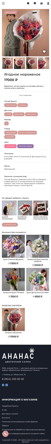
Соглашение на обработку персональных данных (23, 430)
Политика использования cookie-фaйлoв (20, 422)
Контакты (6, 418)
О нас (4, 410)
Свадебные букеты (10, 406)
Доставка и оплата (10, 414)
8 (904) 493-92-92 (13, 378)
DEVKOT (25, 442)
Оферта (5, 426)
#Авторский (9, 169)
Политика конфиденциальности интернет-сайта (23, 434)
